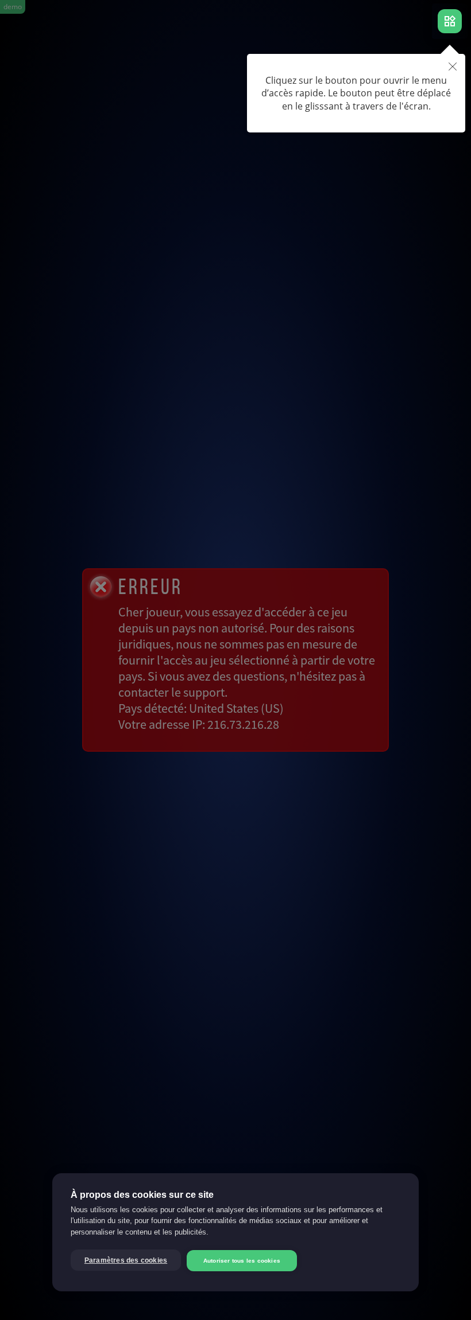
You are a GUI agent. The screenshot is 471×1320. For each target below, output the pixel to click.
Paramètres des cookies (125, 1260)
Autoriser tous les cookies (241, 1260)
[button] (452, 67)
